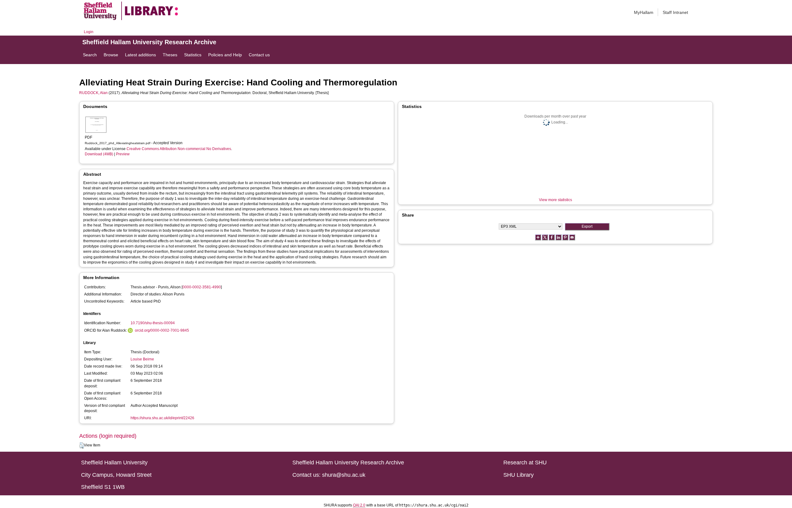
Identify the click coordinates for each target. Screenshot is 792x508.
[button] (81, 445)
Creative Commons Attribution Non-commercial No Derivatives (179, 149)
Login (88, 32)
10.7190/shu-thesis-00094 (153, 323)
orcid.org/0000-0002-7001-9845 (162, 330)
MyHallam (643, 12)
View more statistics (555, 200)
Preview (123, 154)
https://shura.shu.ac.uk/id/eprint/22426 (162, 418)
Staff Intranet (675, 12)
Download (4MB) (99, 154)
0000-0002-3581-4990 (202, 287)
